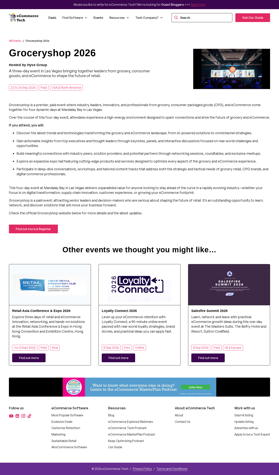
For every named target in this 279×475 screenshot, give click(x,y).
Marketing (58, 434)
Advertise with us (246, 428)
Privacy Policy (142, 469)
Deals (52, 18)
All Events (15, 40)
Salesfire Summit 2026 (209, 311)
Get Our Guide (252, 18)
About (179, 415)
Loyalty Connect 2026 (119, 311)
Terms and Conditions (172, 469)
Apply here (198, 4)
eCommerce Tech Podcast (127, 428)
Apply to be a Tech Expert (252, 434)
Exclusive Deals (62, 422)
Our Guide (115, 447)
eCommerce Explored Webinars (130, 422)
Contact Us (182, 422)
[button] (75, 17)
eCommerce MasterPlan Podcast (131, 434)
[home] (24, 17)
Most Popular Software (67, 415)
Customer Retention (65, 428)
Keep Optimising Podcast (126, 441)
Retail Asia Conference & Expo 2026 (41, 311)
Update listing (244, 422)
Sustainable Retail (63, 441)
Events (98, 18)
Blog (111, 415)
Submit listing (243, 415)
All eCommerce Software (69, 447)
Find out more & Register (33, 229)
